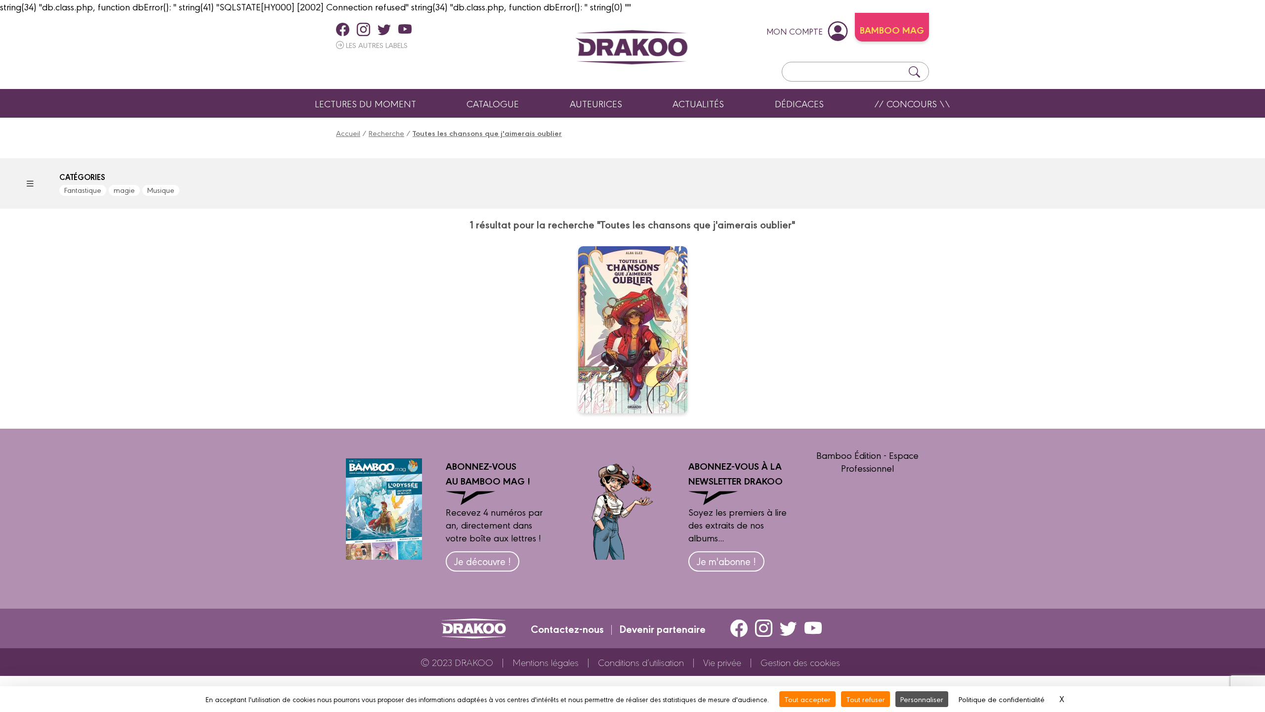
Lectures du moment (365, 103)
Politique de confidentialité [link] (1002, 699)
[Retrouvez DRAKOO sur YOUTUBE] (405, 29)
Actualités (698, 103)
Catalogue (492, 103)
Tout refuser (865, 699)
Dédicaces (799, 103)
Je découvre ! (482, 561)
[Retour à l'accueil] (631, 47)
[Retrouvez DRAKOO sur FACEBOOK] (342, 29)
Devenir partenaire (662, 628)
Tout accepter (807, 699)
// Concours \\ (912, 103)
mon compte (794, 31)
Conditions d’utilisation (641, 662)
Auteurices (596, 103)
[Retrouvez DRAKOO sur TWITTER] (384, 29)
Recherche (386, 133)
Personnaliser (921, 699)
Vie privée (722, 662)
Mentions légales (545, 662)
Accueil (348, 133)
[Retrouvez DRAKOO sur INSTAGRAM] (363, 29)
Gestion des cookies (800, 662)
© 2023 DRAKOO (457, 662)
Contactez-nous (567, 628)
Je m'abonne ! (726, 561)
